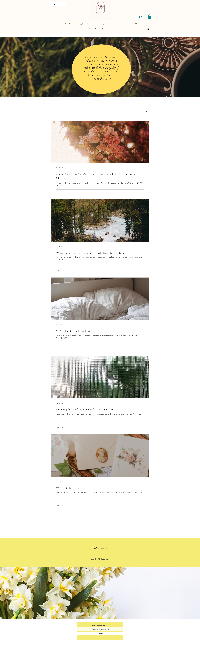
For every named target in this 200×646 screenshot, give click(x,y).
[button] (149, 16)
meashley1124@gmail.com (100, 559)
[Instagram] (148, 29)
